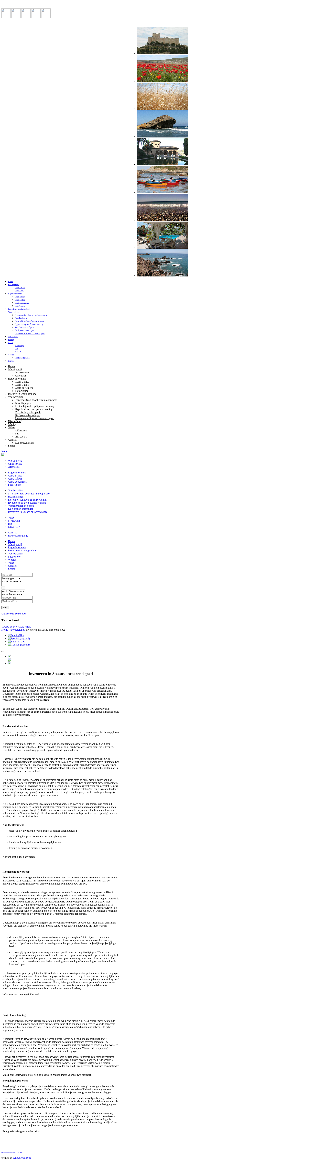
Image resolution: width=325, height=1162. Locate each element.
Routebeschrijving (22, 358)
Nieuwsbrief (13, 336)
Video (10, 342)
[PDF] (9, 663)
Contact (11, 355)
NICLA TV (19, 352)
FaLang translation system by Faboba (11, 1152)
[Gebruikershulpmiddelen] (2, 651)
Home (10, 281)
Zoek (5, 607)
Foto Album (20, 306)
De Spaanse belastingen (24, 330)
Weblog (11, 339)
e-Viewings (19, 345)
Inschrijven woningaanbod (18, 309)
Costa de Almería (22, 303)
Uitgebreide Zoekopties (13, 613)
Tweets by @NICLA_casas (16, 626)
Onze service (20, 287)
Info (16, 348)
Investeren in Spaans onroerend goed (30, 333)
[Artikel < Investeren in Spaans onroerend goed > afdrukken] (9, 656)
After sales (19, 291)
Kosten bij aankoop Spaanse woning (29, 321)
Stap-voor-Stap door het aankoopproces (31, 315)
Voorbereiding (13, 312)
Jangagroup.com (22, 1157)
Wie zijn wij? (13, 284)
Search (11, 361)
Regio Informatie (15, 294)
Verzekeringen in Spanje (24, 327)
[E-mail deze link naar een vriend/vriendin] (9, 659)
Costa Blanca (20, 297)
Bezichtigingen (21, 318)
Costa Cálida (20, 300)
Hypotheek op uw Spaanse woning (29, 324)
